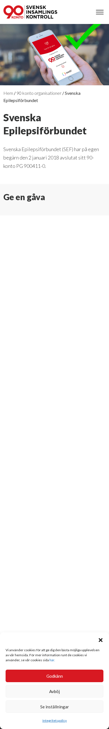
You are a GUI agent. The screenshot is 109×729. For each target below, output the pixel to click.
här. (52, 660)
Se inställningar (54, 706)
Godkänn (54, 676)
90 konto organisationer (38, 93)
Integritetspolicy (54, 720)
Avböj (54, 691)
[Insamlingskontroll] (30, 12)
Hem (8, 93)
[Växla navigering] (99, 12)
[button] (100, 639)
